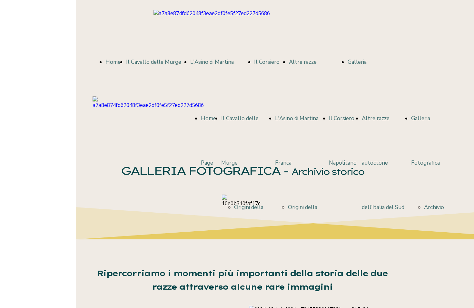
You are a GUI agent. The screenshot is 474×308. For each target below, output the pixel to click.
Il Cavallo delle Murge (153, 62)
